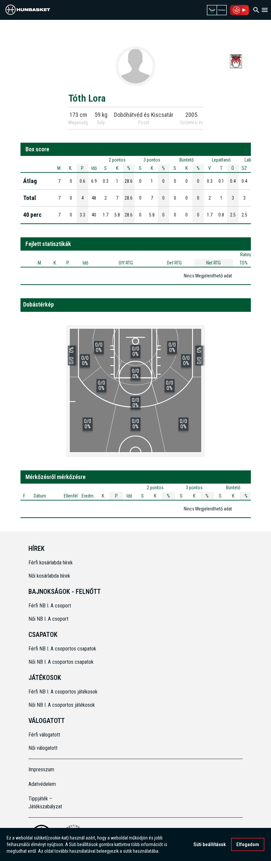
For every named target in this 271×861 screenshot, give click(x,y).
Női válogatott (43, 748)
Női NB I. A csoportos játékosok (61, 705)
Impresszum (41, 769)
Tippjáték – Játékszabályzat (45, 802)
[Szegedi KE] (236, 61)
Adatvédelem (42, 784)
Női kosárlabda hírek (49, 576)
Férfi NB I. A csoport (49, 605)
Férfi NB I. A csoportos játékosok (62, 692)
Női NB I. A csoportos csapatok (61, 662)
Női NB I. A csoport (48, 619)
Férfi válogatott (44, 735)
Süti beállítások (209, 844)
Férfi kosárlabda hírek (50, 562)
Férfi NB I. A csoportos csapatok (62, 649)
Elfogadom (247, 844)
